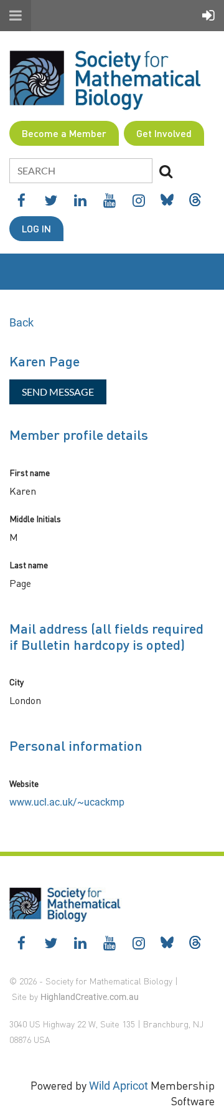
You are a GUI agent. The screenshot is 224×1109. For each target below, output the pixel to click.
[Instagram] (138, 200)
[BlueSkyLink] (167, 199)
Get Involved (164, 133)
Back (21, 322)
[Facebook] (21, 200)
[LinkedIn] (80, 200)
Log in (36, 228)
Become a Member (64, 133)
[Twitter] (51, 200)
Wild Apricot (118, 1085)
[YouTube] (109, 200)
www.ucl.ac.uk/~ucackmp (66, 802)
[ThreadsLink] (195, 199)
